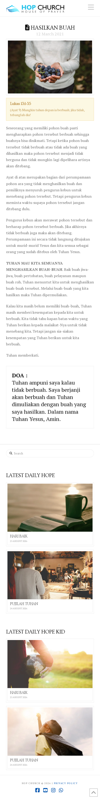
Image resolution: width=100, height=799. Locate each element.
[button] (91, 7)
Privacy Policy (66, 783)
